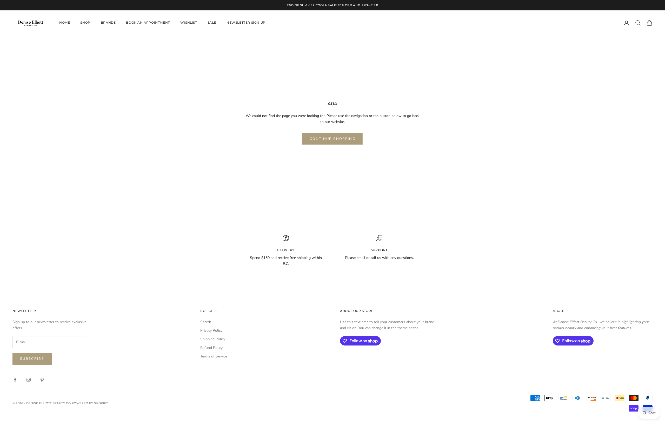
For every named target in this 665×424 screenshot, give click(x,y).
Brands (108, 23)
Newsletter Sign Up (246, 23)
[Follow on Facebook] (15, 379)
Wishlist (188, 23)
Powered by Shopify (90, 403)
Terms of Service (213, 356)
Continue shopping (332, 138)
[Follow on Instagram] (28, 379)
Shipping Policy (212, 339)
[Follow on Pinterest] (42, 379)
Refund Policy (211, 347)
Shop (85, 23)
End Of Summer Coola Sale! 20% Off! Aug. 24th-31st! (332, 5)
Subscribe (32, 358)
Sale (212, 23)
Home (64, 23)
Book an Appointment (148, 23)
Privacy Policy (211, 330)
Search (205, 321)
